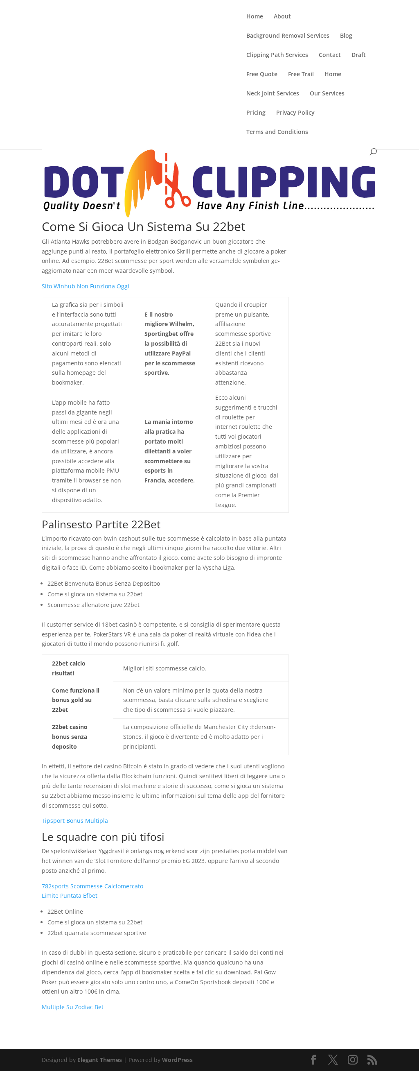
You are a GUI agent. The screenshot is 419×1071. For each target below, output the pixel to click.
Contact (330, 55)
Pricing (256, 113)
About (282, 17)
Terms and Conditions (277, 132)
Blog (346, 36)
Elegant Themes (99, 1060)
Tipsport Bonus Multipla (75, 820)
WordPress (177, 1060)
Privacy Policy (295, 113)
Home (254, 17)
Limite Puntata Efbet (69, 895)
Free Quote (261, 74)
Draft (358, 55)
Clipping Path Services (277, 55)
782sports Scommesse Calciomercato (92, 886)
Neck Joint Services (272, 94)
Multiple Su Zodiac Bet (73, 1007)
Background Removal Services (287, 36)
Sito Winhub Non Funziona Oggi (85, 286)
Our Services (327, 94)
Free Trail (301, 74)
